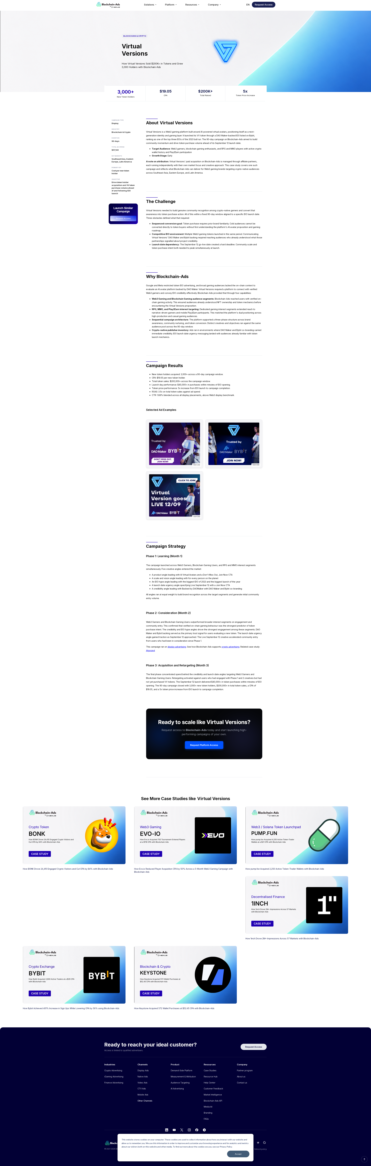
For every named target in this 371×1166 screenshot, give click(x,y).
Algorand (150, 650)
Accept (238, 1154)
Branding (208, 1113)
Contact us (242, 1082)
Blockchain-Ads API (213, 1101)
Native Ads (143, 1076)
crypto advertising (230, 647)
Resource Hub (211, 1076)
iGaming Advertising (113, 1076)
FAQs (206, 1119)
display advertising (177, 647)
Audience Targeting (180, 1082)
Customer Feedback (213, 1088)
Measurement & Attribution (183, 1076)
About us (241, 1076)
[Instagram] (189, 1130)
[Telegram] (204, 1130)
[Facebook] (196, 1130)
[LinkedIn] (166, 1130)
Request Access (263, 4)
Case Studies (210, 1070)
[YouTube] (174, 1130)
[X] (181, 1130)
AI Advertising (177, 1088)
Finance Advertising (113, 1082)
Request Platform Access (204, 745)
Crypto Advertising (113, 1070)
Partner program (245, 1070)
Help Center (209, 1082)
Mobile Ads (143, 1094)
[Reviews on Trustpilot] (258, 1142)
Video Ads (142, 1082)
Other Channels (145, 1101)
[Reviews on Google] (264, 1142)
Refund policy (260, 1149)
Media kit (208, 1106)
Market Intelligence (213, 1094)
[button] (150, 4)
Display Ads (143, 1070)
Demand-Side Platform (181, 1070)
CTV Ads (142, 1088)
